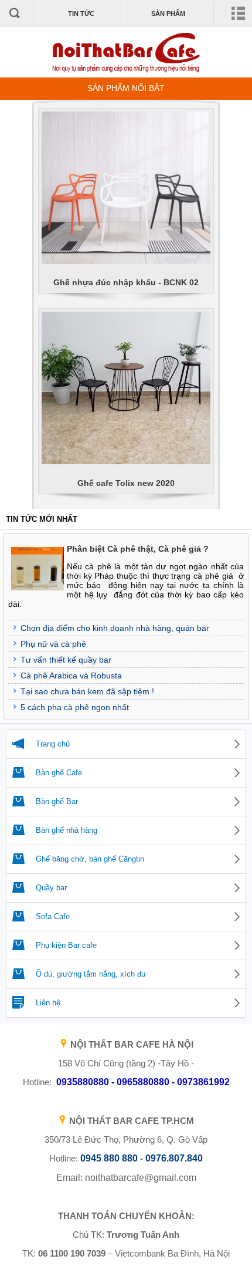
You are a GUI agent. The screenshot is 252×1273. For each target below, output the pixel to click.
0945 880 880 (109, 1158)
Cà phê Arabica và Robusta (71, 675)
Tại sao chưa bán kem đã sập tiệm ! (87, 691)
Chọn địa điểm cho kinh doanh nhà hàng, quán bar (115, 628)
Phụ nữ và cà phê (53, 644)
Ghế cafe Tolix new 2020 (126, 483)
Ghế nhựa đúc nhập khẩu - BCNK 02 (126, 282)
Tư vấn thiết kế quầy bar (66, 659)
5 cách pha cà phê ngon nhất (75, 707)
